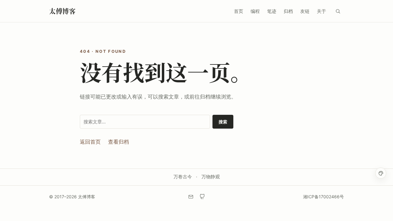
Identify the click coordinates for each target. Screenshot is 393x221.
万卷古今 (182, 177)
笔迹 (271, 11)
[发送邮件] (191, 197)
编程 (255, 11)
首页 (238, 11)
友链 (304, 11)
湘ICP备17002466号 (323, 196)
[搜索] (338, 11)
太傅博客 (86, 196)
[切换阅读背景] (380, 173)
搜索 (223, 121)
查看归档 (118, 142)
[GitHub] (202, 197)
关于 (321, 11)
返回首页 (90, 142)
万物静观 (210, 177)
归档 (288, 11)
